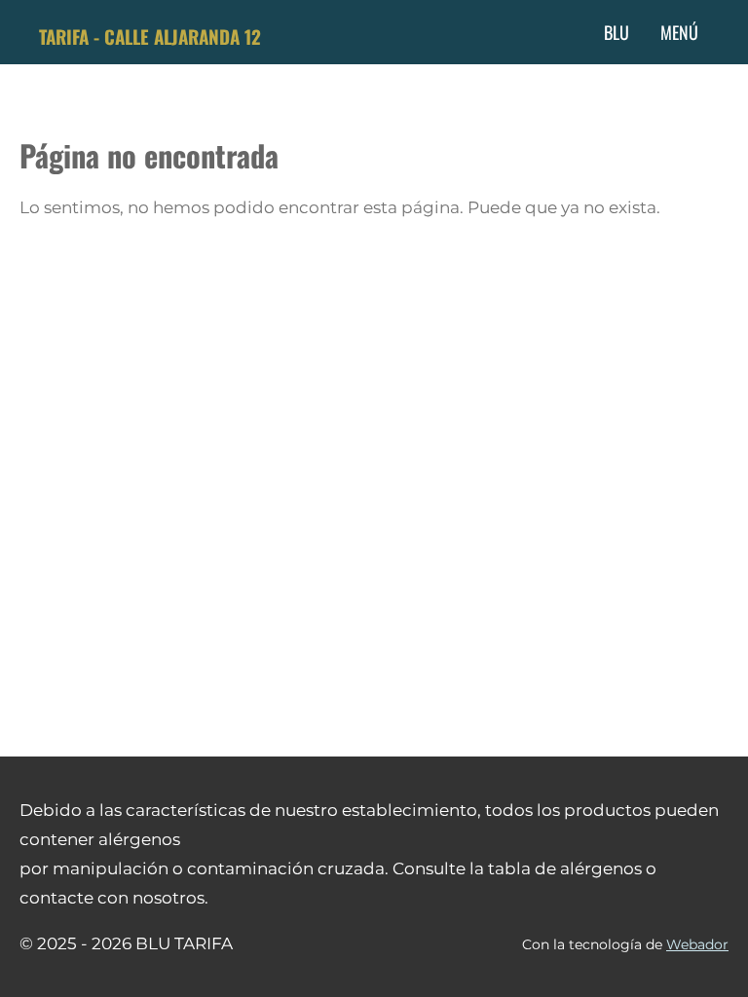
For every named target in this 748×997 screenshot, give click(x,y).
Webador (697, 944)
